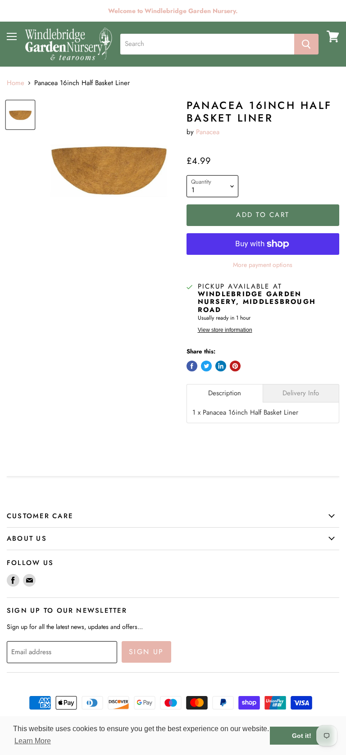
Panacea (207, 132)
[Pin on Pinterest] (235, 366)
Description (224, 393)
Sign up (146, 651)
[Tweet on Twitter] (206, 366)
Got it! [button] (301, 735)
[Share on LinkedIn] (220, 366)
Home (15, 83)
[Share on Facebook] (192, 366)
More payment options (262, 264)
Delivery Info (300, 393)
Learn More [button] (32, 741)
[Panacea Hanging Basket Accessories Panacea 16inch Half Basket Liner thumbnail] (20, 114)
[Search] (306, 44)
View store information (225, 330)
